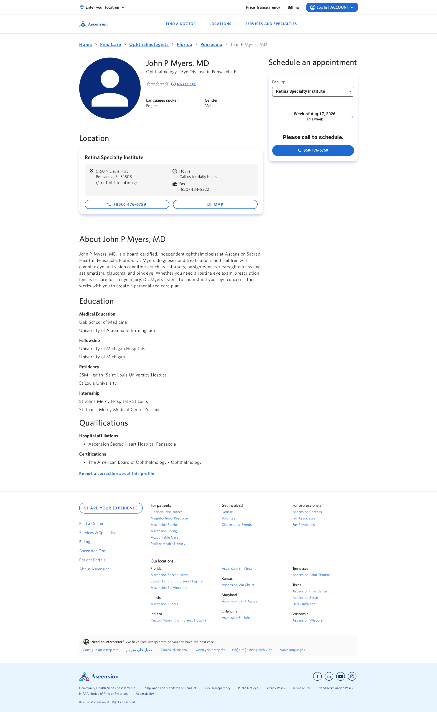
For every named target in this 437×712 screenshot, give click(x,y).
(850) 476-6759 (130, 204)
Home (85, 44)
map (219, 204)
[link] (263, 7)
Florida (184, 44)
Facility (278, 82)
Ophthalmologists (149, 44)
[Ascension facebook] (317, 676)
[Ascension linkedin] (329, 676)
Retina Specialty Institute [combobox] (300, 91)
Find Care (110, 44)
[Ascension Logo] (148, 676)
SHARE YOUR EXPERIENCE (111, 508)
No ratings (186, 84)
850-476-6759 (316, 150)
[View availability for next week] (352, 116)
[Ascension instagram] (352, 676)
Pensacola (211, 44)
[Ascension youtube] (340, 676)
